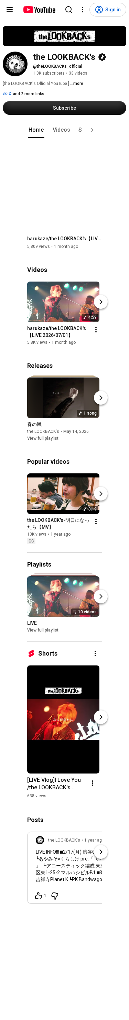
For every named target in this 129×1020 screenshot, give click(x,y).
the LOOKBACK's (43, 431)
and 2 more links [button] (28, 93)
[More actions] (96, 330)
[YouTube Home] (39, 9)
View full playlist (42, 438)
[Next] (101, 302)
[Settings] (82, 10)
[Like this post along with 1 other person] (38, 895)
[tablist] (64, 130)
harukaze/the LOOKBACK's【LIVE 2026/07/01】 (65, 238)
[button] (92, 130)
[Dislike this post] (54, 895)
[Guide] (10, 10)
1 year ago (94, 840)
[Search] (69, 10)
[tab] (36, 130)
